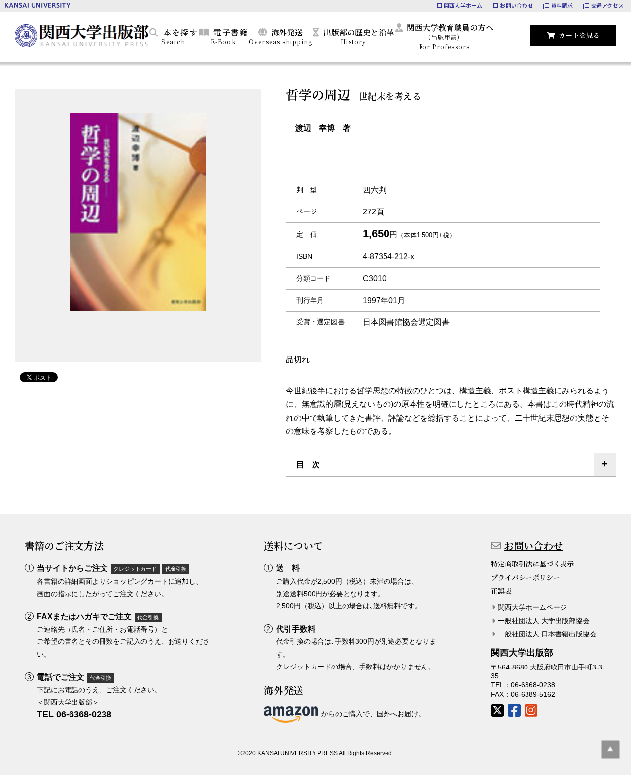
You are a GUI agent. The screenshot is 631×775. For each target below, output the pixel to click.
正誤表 (501, 591)
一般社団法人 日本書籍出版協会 (547, 634)
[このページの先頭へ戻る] (610, 749)
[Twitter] (497, 711)
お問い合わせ (533, 545)
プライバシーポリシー (525, 577)
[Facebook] (514, 711)
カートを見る (579, 35)
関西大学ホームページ (532, 607)
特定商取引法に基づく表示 (532, 563)
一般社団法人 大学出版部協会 (544, 621)
